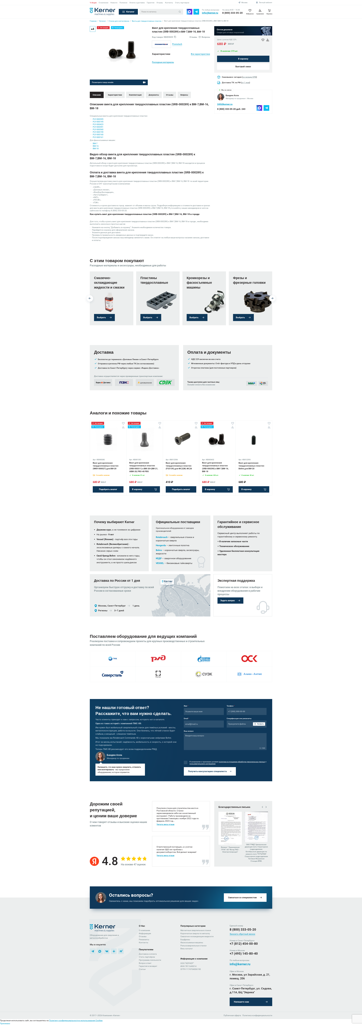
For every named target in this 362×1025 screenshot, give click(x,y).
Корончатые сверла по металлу (195, 933)
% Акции (93, 3)
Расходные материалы (163, 62)
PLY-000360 (98, 129)
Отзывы (160, 3)
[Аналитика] (123, 427)
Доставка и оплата (148, 954)
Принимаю (5, 1023)
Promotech (177, 44)
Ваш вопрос (189, 731)
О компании (103, 3)
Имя (186, 706)
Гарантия (150, 3)
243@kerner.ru (224, 104)
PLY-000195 (98, 122)
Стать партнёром (147, 957)
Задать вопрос (227, 600)
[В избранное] (123, 423)
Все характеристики (200, 54)
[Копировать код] (175, 37)
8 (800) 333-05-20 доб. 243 (231, 109)
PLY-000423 (98, 124)
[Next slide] (272, 298)
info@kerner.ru (210, 12)
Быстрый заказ (243, 66)
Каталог (130, 11)
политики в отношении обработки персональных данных (242, 762)
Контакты (169, 3)
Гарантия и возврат (148, 966)
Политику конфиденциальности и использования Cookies (76, 1020)
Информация (145, 933)
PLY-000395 (98, 119)
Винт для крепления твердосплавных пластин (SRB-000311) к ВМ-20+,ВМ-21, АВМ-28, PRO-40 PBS (143, 467)
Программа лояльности (150, 960)
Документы (154, 95)
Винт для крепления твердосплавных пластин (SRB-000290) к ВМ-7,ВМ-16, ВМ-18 (215, 467)
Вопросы (184, 95)
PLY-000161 (98, 137)
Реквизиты (144, 939)
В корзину (243, 59)
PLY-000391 (98, 127)
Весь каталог (186, 948)
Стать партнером (182, 3)
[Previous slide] (90, 298)
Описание (97, 95)
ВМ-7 (95, 143)
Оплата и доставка (137, 3)
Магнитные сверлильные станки (195, 930)
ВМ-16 (96, 146)
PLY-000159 (98, 132)
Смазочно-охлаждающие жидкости (197, 936)
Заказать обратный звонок (242, 934)
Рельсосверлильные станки (193, 945)
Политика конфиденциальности (257, 1015)
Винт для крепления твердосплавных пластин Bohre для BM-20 (251, 466)
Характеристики (115, 95)
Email (186, 719)
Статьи (142, 969)
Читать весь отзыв (165, 824)
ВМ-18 (96, 148)
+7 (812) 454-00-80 (244, 943)
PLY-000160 (98, 134)
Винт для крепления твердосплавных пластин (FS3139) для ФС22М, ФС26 (179, 466)
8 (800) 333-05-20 (232, 12)
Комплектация (135, 95)
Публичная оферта (232, 1015)
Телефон (231, 706)
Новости (113, 3)
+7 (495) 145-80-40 (244, 953)
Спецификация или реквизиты (239, 719)
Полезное (123, 3)
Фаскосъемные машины (191, 942)
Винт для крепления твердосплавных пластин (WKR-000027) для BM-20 (105, 466)
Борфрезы (185, 939)
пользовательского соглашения (202, 764)
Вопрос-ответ (145, 963)
